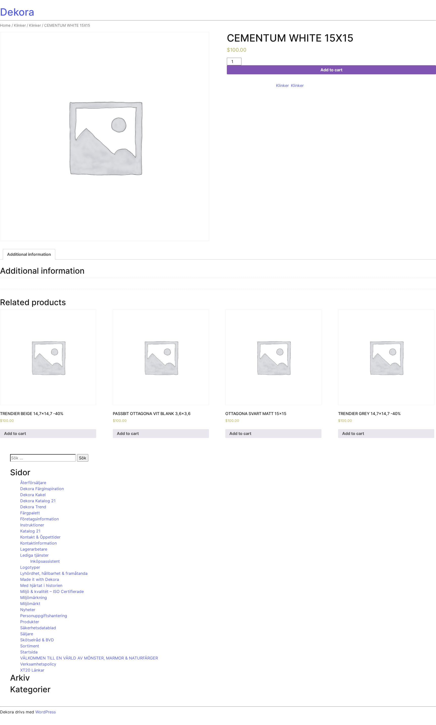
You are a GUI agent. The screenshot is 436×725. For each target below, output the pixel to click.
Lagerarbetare (33, 549)
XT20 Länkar (32, 670)
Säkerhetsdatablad (38, 627)
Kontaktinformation (38, 543)
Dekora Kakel (33, 494)
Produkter (29, 621)
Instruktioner (32, 524)
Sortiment (29, 645)
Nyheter (27, 609)
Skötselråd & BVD (37, 639)
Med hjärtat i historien (41, 585)
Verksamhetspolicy (38, 664)
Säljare (26, 633)
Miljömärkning (33, 597)
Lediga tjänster (34, 555)
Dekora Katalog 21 (38, 500)
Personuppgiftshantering (43, 615)
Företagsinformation (39, 518)
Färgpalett (30, 512)
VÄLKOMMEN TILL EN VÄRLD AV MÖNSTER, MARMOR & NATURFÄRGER (89, 657)
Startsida (29, 651)
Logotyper (30, 567)
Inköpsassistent (45, 561)
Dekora (17, 12)
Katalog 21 (30, 530)
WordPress (45, 711)
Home (5, 25)
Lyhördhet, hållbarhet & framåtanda (54, 573)
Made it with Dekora (39, 579)
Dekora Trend (33, 506)
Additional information (29, 254)
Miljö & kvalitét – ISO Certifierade (52, 591)
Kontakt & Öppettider (40, 537)
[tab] (29, 254)
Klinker (20, 25)
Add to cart (331, 69)
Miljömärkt (30, 603)
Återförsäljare (33, 482)
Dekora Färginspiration (42, 488)
